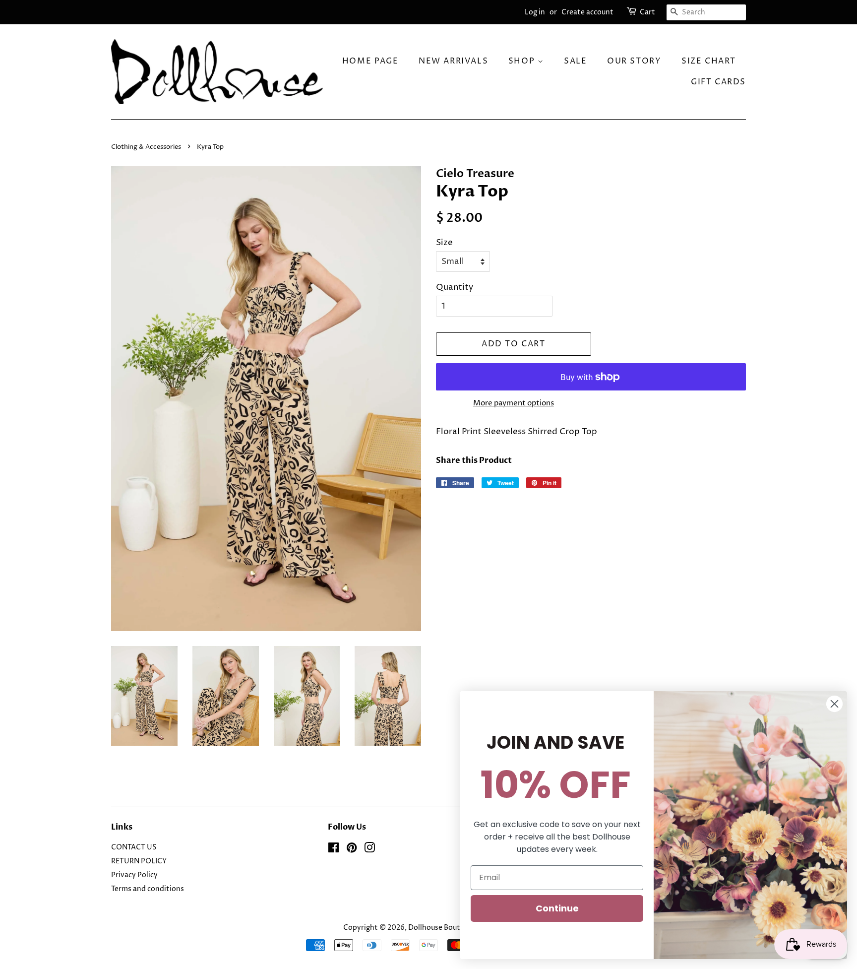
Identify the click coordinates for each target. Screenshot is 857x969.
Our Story (634, 61)
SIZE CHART (708, 61)
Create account (587, 12)
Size (444, 243)
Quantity (454, 287)
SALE (575, 61)
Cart (647, 12)
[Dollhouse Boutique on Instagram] (369, 850)
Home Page (370, 61)
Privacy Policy (134, 875)
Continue (557, 908)
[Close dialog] (834, 703)
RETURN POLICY (139, 861)
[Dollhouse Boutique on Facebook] (333, 850)
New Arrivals (453, 61)
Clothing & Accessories (147, 147)
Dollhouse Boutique (442, 928)
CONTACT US (134, 847)
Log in (535, 12)
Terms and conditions (147, 889)
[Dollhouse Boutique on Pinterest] (351, 850)
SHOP (523, 61)
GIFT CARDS (718, 81)
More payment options (513, 403)
